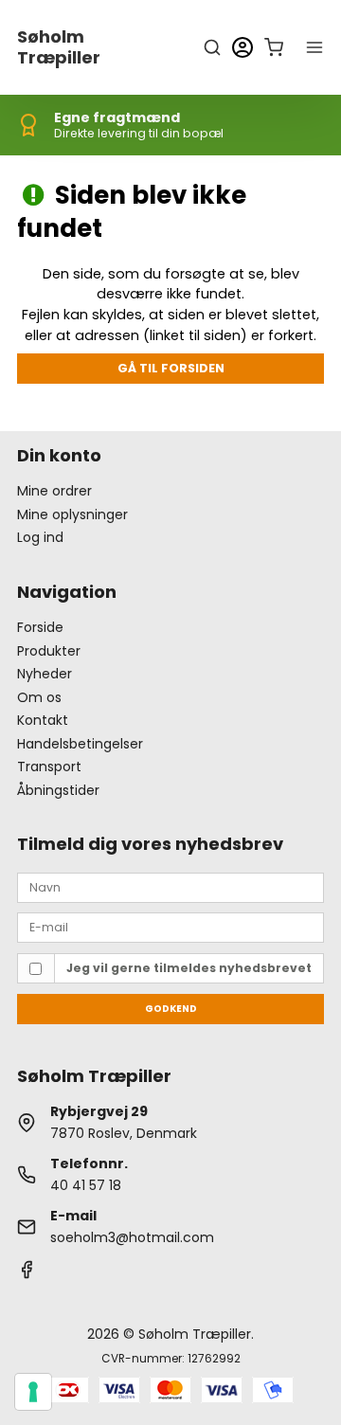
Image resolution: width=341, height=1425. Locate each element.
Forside (40, 627)
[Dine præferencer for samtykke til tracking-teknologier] (33, 1392)
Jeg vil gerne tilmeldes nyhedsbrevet (189, 968)
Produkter (49, 650)
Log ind (40, 537)
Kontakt (42, 720)
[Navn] (170, 886)
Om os (39, 697)
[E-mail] (170, 926)
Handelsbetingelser (80, 743)
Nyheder (44, 673)
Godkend (171, 1008)
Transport (49, 766)
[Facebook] (26, 1274)
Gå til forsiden (170, 368)
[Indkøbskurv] (273, 47)
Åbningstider (58, 790)
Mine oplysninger (72, 514)
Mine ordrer (54, 490)
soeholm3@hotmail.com (132, 1237)
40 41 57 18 (85, 1185)
